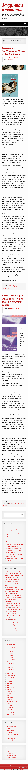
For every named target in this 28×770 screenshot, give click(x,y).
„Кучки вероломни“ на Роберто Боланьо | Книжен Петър (13, 605)
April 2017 (10, 685)
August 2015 (10, 703)
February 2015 (11, 715)
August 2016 (10, 695)
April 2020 (10, 656)
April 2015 (10, 711)
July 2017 (9, 679)
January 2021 (11, 648)
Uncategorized (11, 726)
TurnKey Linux (21, 769)
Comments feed (11, 755)
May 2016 (10, 697)
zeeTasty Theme (22, 767)
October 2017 (11, 677)
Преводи (9, 732)
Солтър (5, 505)
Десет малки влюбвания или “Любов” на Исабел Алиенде (14, 51)
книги (19, 503)
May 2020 (10, 654)
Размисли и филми (12, 734)
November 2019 (11, 664)
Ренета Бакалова (9, 59)
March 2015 (10, 713)
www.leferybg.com (12, 625)
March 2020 (10, 658)
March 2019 (10, 667)
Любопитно (10, 730)
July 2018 (9, 671)
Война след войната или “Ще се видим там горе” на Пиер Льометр (13, 621)
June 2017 (10, 681)
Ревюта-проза (12, 285)
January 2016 (11, 699)
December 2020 (11, 650)
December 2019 (11, 662)
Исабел (16, 286)
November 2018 (11, 669)
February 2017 (11, 689)
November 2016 (11, 693)
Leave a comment (8, 61)
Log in (8, 751)
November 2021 (11, 644)
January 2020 (11, 660)
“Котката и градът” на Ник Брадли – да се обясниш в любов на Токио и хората (14, 546)
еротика (11, 503)
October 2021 (11, 646)
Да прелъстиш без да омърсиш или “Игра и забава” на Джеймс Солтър (12, 300)
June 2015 (10, 707)
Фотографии (10, 740)
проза (4, 288)
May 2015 (10, 709)
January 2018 (11, 675)
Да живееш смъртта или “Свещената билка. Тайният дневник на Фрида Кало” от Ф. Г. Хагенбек (13, 597)
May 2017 (10, 683)
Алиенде (11, 286)
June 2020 (10, 652)
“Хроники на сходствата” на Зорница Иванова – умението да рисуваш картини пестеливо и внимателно (13, 539)
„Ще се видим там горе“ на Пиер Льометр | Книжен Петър (13, 617)
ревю (8, 288)
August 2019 (10, 665)
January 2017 (11, 691)
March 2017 (10, 687)
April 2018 (10, 673)
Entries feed (10, 753)
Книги (8, 728)
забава (16, 503)
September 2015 (12, 701)
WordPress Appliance (8, 769)
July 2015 (9, 705)
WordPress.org (11, 757)
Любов (21, 286)
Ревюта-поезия (11, 736)
